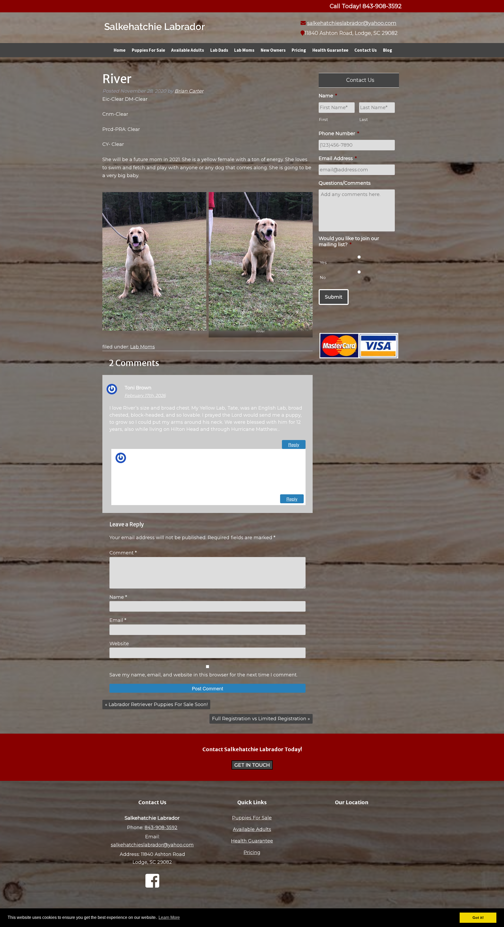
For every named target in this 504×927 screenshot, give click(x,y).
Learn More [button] (169, 917)
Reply (293, 444)
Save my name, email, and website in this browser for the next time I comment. (203, 675)
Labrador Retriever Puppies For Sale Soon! (158, 704)
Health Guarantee (330, 50)
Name (118, 597)
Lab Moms (244, 50)
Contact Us (365, 50)
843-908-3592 (161, 827)
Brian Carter (189, 91)
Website (119, 644)
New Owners (273, 50)
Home (119, 50)
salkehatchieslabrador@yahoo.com (351, 23)
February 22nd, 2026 (149, 464)
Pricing (299, 50)
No (323, 277)
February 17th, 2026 (145, 395)
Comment (123, 553)
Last (363, 119)
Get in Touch (252, 765)
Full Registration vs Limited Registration (259, 719)
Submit (333, 297)
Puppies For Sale (148, 50)
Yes (323, 262)
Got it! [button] (478, 917)
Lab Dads (219, 50)
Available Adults (187, 50)
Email (117, 620)
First (323, 119)
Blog (387, 50)
